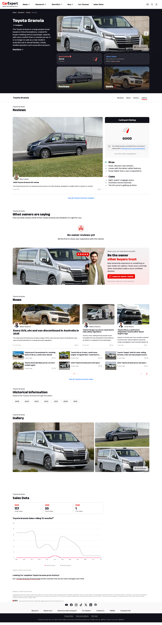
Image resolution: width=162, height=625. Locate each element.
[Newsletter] (147, 4)
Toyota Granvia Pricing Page (28, 579)
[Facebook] (71, 605)
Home (15, 12)
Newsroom (48, 611)
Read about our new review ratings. (133, 148)
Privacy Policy (68, 616)
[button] (79, 78)
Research (39, 4)
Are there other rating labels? (125, 154)
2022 (46, 401)
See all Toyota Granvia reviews (81, 198)
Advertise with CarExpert (67, 611)
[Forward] (147, 374)
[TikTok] (81, 605)
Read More (17, 49)
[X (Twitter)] (86, 605)
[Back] (141, 374)
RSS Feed (94, 616)
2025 (17, 401)
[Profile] (156, 4)
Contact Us (100, 611)
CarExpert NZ (125, 611)
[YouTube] (66, 605)
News (25, 4)
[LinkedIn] (90, 605)
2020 (65, 401)
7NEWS (112, 611)
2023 (36, 401)
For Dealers (86, 611)
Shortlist (56, 4)
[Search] (152, 4)
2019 (75, 401)
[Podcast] (95, 605)
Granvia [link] (34, 12)
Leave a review (115, 61)
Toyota (28, 12)
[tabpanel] (81, 154)
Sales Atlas (98, 4)
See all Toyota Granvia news (81, 379)
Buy (69, 4)
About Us (35, 611)
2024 (27, 401)
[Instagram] (76, 605)
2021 (56, 401)
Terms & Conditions (82, 616)
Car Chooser (83, 4)
